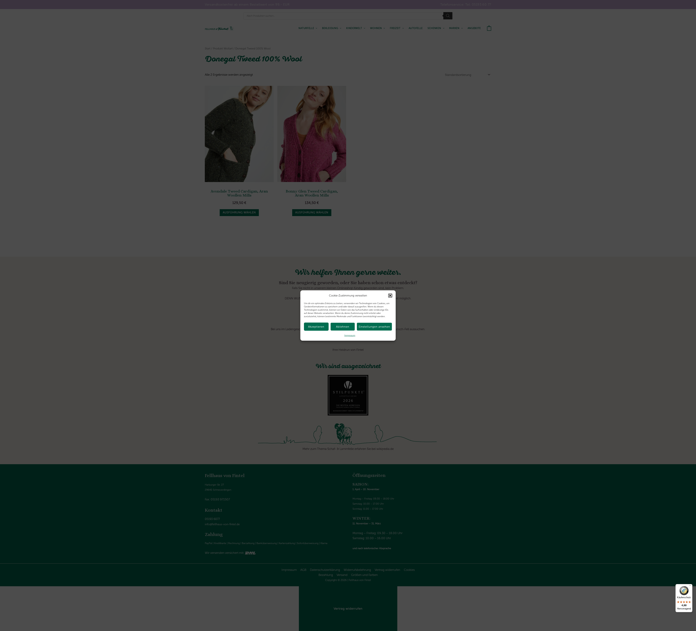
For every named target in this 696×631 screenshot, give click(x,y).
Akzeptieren (316, 326)
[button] (390, 295)
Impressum (349, 335)
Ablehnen (342, 326)
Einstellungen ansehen (374, 326)
